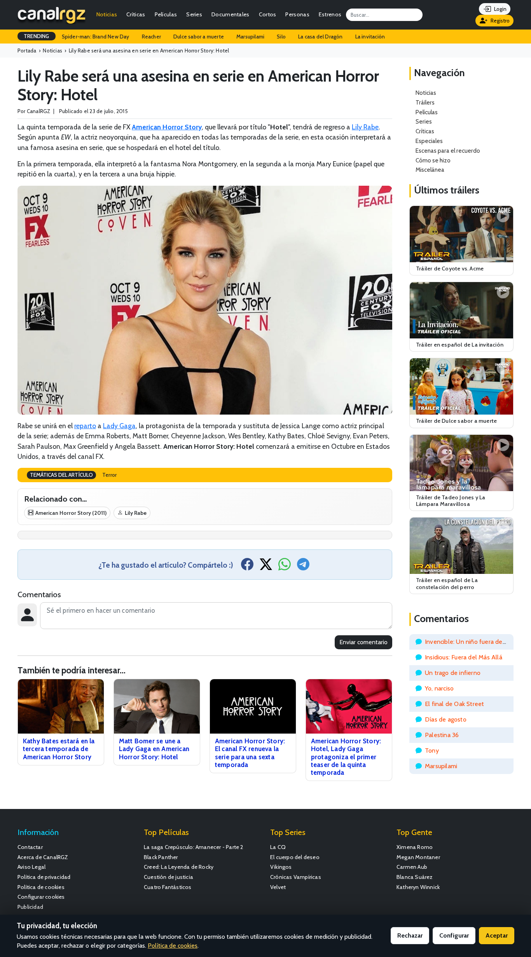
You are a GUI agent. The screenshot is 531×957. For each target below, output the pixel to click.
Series (194, 14)
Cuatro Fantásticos (168, 887)
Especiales (429, 141)
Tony (432, 750)
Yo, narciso (439, 688)
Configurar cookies (41, 896)
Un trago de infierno (452, 672)
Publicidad (30, 906)
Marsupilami (250, 36)
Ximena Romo (415, 847)
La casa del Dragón (320, 36)
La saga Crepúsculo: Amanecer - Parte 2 (194, 847)
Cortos (267, 14)
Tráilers (425, 102)
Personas (297, 14)
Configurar (454, 935)
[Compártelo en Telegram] (303, 566)
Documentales (230, 14)
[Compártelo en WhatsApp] (284, 566)
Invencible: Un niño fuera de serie (471, 641)
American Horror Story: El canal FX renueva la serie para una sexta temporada (250, 752)
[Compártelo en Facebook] (247, 566)
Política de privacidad (43, 876)
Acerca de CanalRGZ (42, 857)
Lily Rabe (365, 127)
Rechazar (410, 935)
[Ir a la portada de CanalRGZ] (51, 14)
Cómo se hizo (433, 160)
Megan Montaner (418, 857)
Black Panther (161, 857)
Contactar (30, 847)
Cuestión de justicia (168, 876)
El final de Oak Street (454, 704)
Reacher (151, 36)
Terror (109, 475)
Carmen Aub (412, 866)
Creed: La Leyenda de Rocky (178, 866)
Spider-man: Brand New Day (95, 36)
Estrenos (330, 14)
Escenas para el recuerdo (448, 150)
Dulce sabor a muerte (198, 36)
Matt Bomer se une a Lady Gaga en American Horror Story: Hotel (154, 748)
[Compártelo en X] (265, 566)
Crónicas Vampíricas (295, 876)
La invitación (370, 36)
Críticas (135, 14)
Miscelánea (430, 169)
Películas (166, 14)
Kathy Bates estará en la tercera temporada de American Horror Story (59, 748)
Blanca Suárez (415, 876)
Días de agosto (445, 719)
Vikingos (281, 866)
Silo (281, 36)
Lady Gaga (119, 426)
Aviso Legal (31, 866)
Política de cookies (41, 887)
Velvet (278, 887)
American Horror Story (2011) (71, 513)
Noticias (106, 14)
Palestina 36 (442, 735)
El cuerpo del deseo (295, 857)
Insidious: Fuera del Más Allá (463, 657)
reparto (85, 426)
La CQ (278, 847)
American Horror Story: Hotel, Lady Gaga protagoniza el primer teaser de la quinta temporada (346, 756)
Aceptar (497, 935)
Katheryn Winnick (418, 887)
